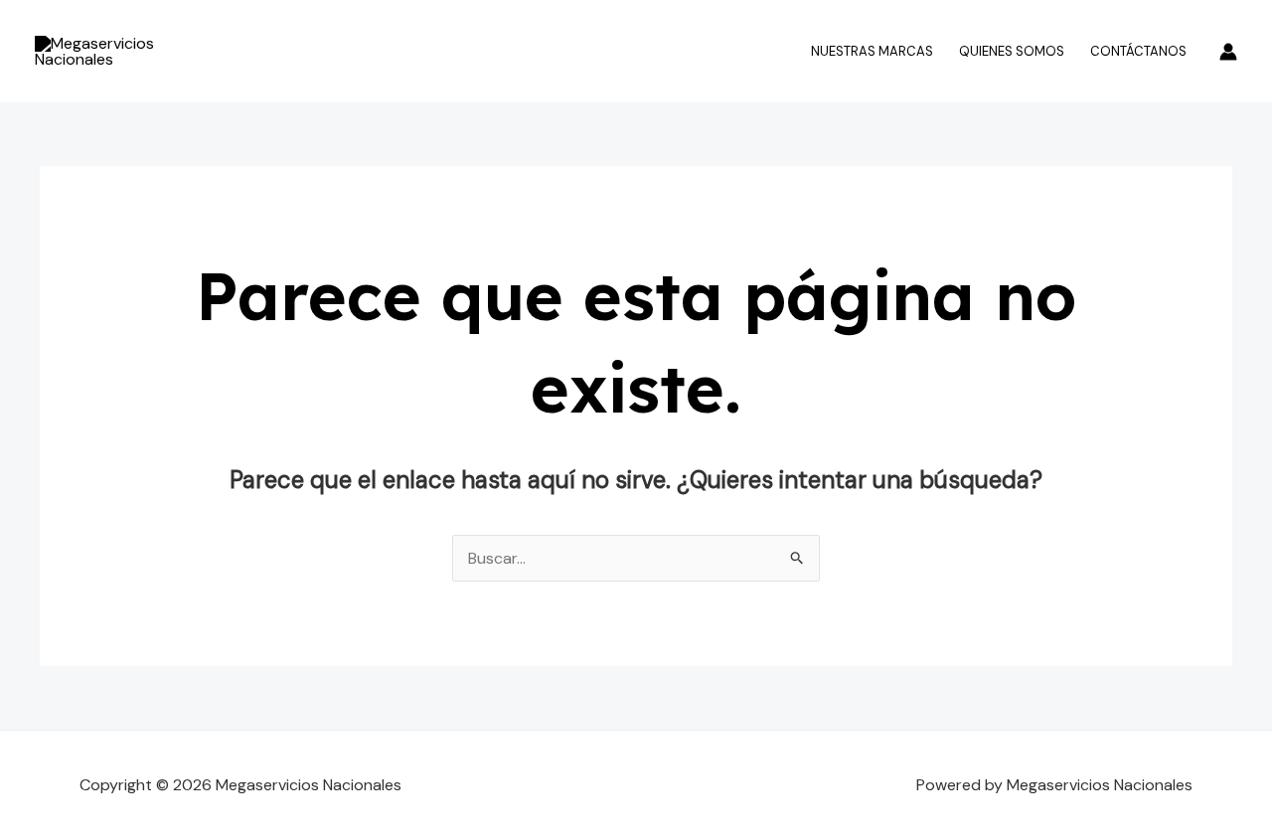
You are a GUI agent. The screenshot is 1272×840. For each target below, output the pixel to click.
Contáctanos (1138, 51)
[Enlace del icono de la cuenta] (1228, 52)
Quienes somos (1011, 51)
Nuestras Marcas (872, 51)
